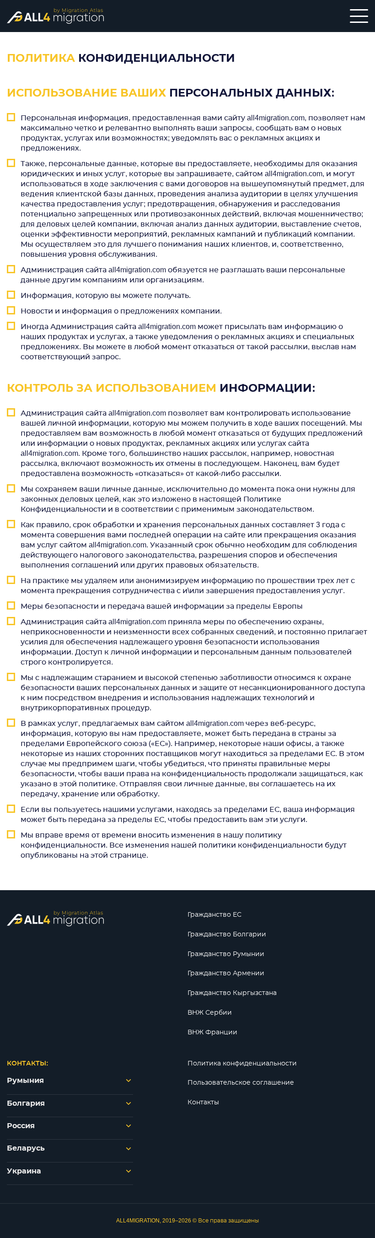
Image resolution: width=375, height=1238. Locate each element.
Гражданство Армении (226, 973)
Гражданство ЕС (214, 915)
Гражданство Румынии (226, 954)
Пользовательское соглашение (241, 1083)
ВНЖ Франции (212, 1032)
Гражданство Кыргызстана (232, 993)
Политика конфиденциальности (242, 1063)
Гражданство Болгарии (227, 934)
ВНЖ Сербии (210, 1013)
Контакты (203, 1102)
